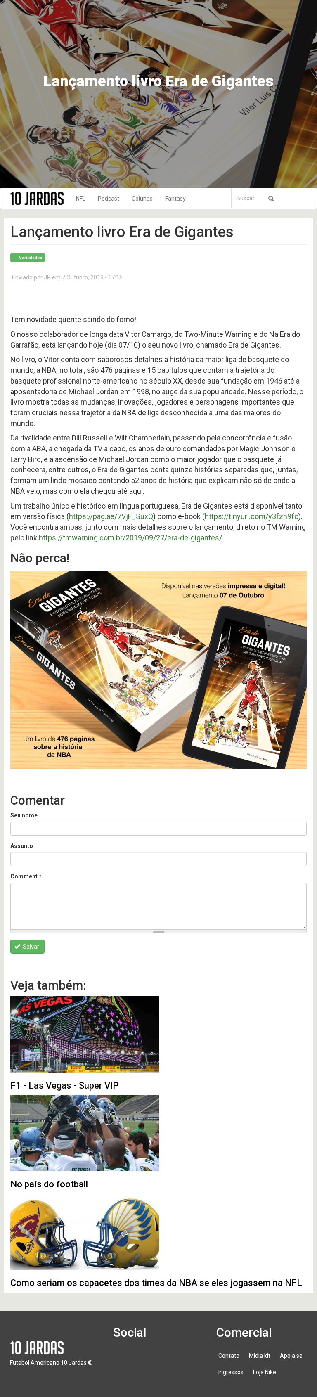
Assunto (21, 846)
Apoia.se (291, 1355)
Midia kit (259, 1355)
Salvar (30, 946)
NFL (80, 198)
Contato (228, 1355)
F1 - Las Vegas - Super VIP (64, 1085)
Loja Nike (264, 1372)
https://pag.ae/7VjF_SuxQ (111, 516)
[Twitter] (148, 1360)
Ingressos (231, 1372)
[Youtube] (171, 1360)
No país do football (49, 1184)
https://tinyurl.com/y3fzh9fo (251, 516)
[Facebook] (124, 1360)
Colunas (142, 198)
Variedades (30, 258)
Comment (26, 876)
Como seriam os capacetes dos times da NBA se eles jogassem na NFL (156, 1283)
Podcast (108, 198)
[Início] (40, 198)
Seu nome (24, 815)
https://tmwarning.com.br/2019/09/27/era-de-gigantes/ (130, 537)
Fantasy (175, 198)
